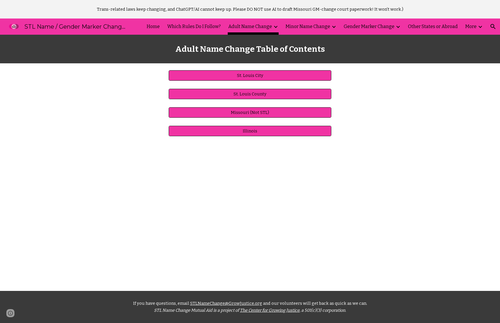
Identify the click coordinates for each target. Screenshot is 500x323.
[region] (250, 9)
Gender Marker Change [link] (369, 26)
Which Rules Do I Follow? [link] (194, 26)
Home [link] (153, 26)
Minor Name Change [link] (308, 26)
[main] (250, 49)
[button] (493, 27)
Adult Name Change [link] (250, 26)
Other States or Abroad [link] (433, 26)
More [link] (471, 26)
